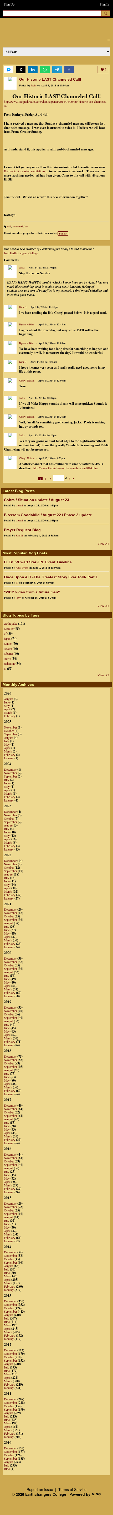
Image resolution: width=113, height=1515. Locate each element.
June (7, 702)
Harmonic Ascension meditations (24, 171)
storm (7, 658)
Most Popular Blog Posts (25, 553)
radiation (9, 663)
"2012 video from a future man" (32, 592)
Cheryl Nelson (26, 380)
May (7, 705)
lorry (18, 597)
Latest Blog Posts (19, 491)
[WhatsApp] (45, 69)
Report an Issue (40, 1489)
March (8, 712)
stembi (19, 505)
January (9, 758)
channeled (18, 226)
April (7, 709)
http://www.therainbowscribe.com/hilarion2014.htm (65, 468)
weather (9, 628)
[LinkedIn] (33, 69)
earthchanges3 (47, 27)
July (6, 741)
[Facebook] (69, 69)
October (9, 731)
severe (8, 648)
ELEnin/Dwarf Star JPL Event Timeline (38, 562)
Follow (63, 233)
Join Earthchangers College (21, 253)
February (9, 716)
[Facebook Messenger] (8, 69)
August (8, 699)
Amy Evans (22, 567)
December (10, 769)
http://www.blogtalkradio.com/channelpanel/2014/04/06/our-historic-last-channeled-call (55, 103)
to (5, 668)
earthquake (10, 623)
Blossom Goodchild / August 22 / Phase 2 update (48, 515)
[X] (20, 69)
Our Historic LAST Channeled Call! (50, 79)
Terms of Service (72, 1489)
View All (103, 543)
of (5, 633)
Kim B (23, 307)
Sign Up (9, 4)
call (9, 226)
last (26, 226)
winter (8, 643)
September (10, 734)
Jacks (34, 85)
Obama (8, 653)
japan (7, 638)
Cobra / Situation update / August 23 (36, 500)
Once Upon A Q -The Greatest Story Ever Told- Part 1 (51, 577)
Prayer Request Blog (22, 530)
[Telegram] (57, 69)
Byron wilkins (26, 324)
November (10, 727)
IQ (17, 582)
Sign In (104, 4)
